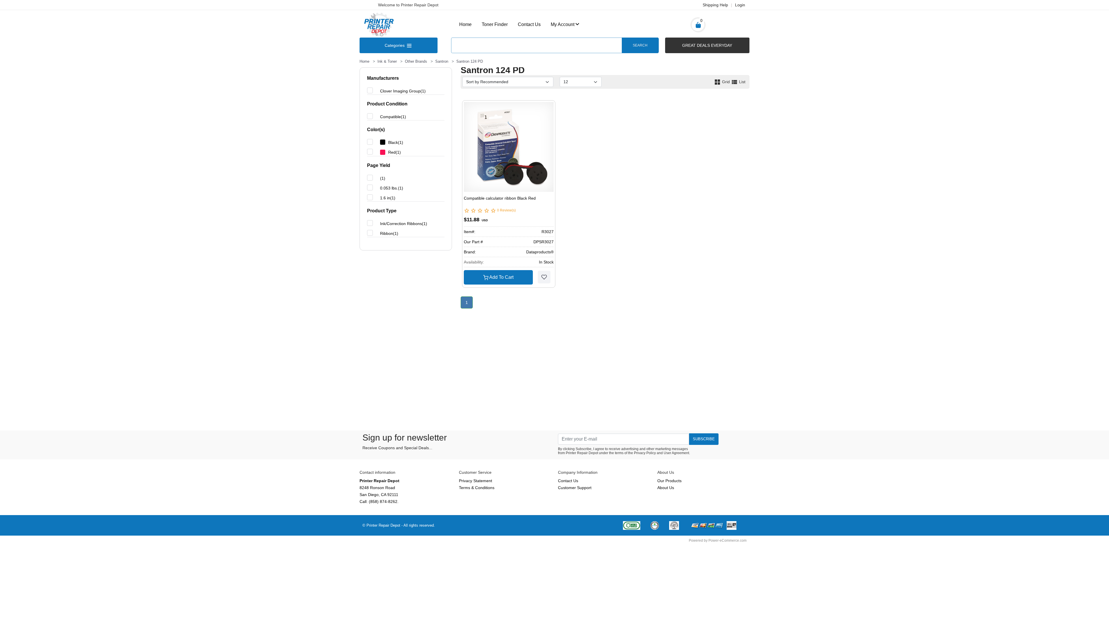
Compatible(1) (393, 116)
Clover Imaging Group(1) (403, 91)
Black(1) (395, 142)
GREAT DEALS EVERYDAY (707, 45)
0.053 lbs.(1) (391, 188)
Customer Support (574, 487)
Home (465, 24)
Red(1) (394, 152)
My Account (562, 24)
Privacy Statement (475, 480)
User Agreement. (677, 453)
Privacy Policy (645, 453)
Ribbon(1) (389, 233)
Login (740, 5)
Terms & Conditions (476, 487)
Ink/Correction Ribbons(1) (403, 223)
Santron (441, 61)
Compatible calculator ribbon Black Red (500, 198)
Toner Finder (495, 24)
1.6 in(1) (387, 198)
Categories (395, 45)
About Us (665, 487)
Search (640, 45)
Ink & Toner (387, 61)
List (741, 81)
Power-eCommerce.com (727, 540)
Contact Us (529, 24)
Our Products (669, 480)
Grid (726, 81)
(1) (382, 178)
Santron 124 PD (469, 61)
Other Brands (416, 61)
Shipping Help (715, 5)
